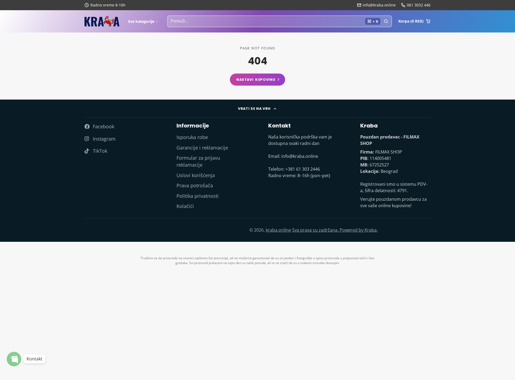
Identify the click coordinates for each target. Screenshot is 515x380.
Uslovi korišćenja (195, 175)
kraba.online (278, 230)
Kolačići (185, 206)
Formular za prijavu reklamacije (198, 161)
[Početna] (101, 21)
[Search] (386, 21)
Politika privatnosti (197, 196)
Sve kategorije (141, 21)
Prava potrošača (194, 185)
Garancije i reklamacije (202, 147)
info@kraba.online (379, 5)
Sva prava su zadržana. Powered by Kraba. (335, 230)
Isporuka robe (192, 137)
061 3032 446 (419, 5)
